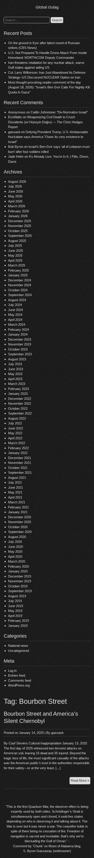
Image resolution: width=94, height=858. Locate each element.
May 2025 (15, 255)
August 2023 (17, 359)
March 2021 (16, 502)
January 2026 (18, 216)
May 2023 (15, 374)
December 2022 (19, 398)
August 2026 (17, 181)
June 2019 (15, 606)
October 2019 (18, 586)
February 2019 (18, 620)
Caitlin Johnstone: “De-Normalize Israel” (59, 112)
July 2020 (15, 541)
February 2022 (18, 448)
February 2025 (18, 270)
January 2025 (18, 275)
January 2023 (18, 393)
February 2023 (18, 389)
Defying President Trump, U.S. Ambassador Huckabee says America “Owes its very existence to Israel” (48, 137)
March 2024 (16, 324)
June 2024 (15, 310)
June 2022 (15, 428)
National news (18, 645)
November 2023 (19, 344)
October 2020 (18, 527)
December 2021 (19, 458)
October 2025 (18, 231)
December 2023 (19, 339)
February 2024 (18, 329)
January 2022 (18, 453)
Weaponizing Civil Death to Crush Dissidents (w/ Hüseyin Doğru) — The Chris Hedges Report (45, 122)
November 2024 (19, 285)
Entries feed (16, 675)
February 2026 (18, 211)
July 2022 (15, 423)
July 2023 (15, 364)
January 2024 (18, 334)
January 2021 (18, 512)
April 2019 (15, 616)
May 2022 (15, 433)
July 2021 (15, 482)
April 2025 (15, 260)
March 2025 (16, 265)
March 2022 (16, 443)
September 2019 (20, 591)
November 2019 (19, 581)
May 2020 (15, 551)
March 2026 (16, 206)
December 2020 (19, 517)
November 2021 (19, 463)
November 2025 (19, 226)
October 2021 (18, 468)
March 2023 (16, 384)
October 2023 (18, 349)
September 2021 (20, 472)
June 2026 (15, 191)
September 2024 (20, 295)
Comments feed (19, 680)
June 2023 (15, 369)
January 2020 (18, 571)
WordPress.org (19, 685)
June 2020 (15, 547)
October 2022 (18, 408)
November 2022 (19, 403)
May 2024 (15, 314)
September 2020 (20, 532)
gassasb (57, 733)
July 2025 (15, 245)
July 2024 (15, 305)
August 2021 (17, 477)
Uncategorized (18, 650)
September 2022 (20, 413)
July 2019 (15, 601)
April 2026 (15, 201)
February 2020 (18, 566)
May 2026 (15, 196)
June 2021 (15, 487)
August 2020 (17, 537)
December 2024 (19, 280)
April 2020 (15, 556)
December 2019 (19, 576)
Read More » (80, 781)
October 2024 (18, 290)
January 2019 (18, 625)
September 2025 (20, 236)
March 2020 (16, 561)
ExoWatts (15, 117)
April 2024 (15, 320)
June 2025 (15, 250)
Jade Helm (16, 156)
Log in (12, 670)
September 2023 (20, 354)
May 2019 (15, 611)
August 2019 (17, 596)
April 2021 (15, 497)
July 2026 (15, 186)
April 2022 (15, 438)
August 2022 (17, 418)
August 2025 (17, 241)
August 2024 (17, 300)
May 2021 (15, 492)
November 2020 (19, 522)
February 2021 (18, 507)
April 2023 (15, 379)
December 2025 (19, 221)
